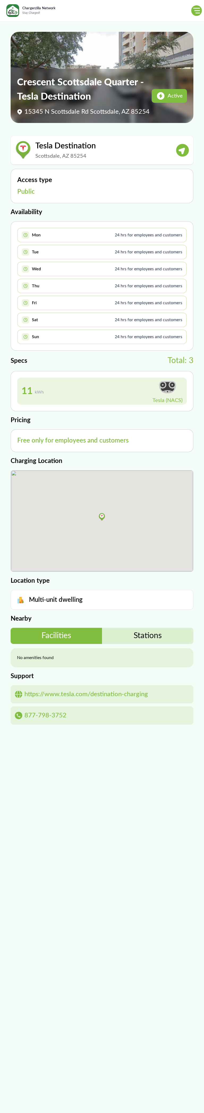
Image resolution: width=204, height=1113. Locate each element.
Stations (148, 636)
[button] (101, 517)
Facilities (56, 636)
